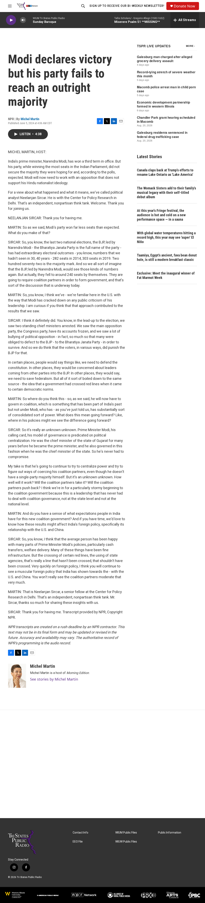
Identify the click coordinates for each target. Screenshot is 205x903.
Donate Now (184, 6)
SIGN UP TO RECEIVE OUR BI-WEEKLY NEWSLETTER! (126, 5)
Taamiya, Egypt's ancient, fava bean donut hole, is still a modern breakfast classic (167, 257)
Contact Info (80, 832)
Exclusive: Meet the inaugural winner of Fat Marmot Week (166, 275)
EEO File (78, 841)
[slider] (29, 20)
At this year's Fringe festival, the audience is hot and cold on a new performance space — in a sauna (161, 214)
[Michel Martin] (17, 676)
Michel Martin (30, 119)
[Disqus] (102, 764)
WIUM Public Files (126, 832)
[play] (11, 20)
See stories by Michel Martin (54, 679)
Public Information (169, 832)
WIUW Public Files (126, 841)
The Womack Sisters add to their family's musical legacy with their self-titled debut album (166, 192)
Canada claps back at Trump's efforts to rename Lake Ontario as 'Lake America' (165, 172)
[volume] (23, 20)
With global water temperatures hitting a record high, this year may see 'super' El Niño (166, 237)
